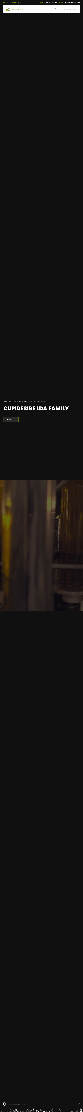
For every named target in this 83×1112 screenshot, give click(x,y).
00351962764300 (47, 2)
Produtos (9, 419)
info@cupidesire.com (69, 2)
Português (15, 2)
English (5, 2)
